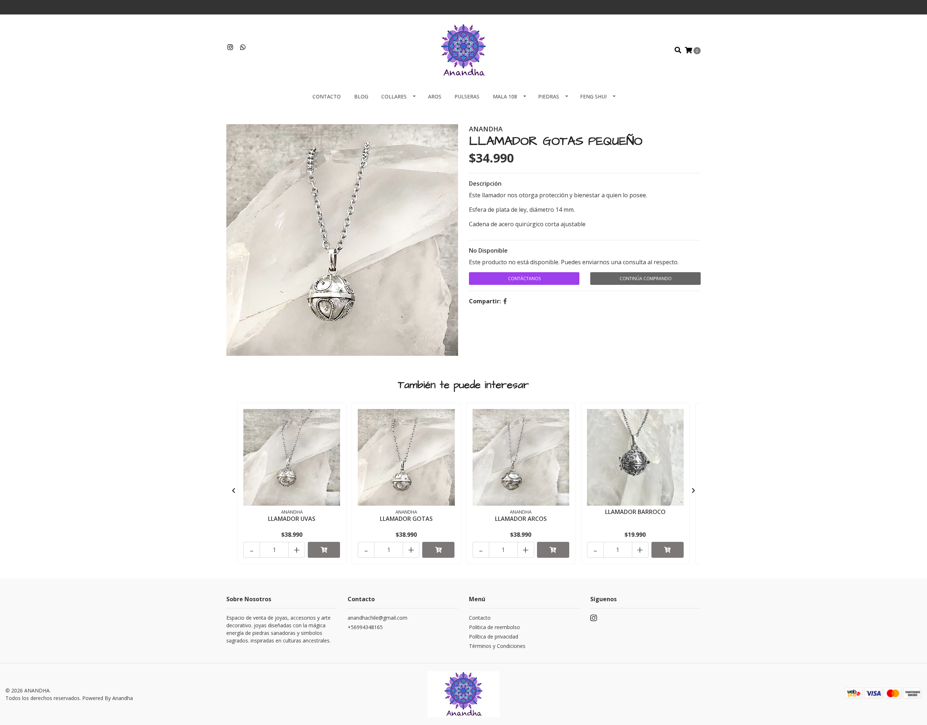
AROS (434, 96)
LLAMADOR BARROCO (635, 512)
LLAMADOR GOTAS (406, 519)
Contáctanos (524, 278)
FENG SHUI (593, 96)
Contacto (327, 96)
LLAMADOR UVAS (291, 519)
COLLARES (394, 96)
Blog (361, 96)
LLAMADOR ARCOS (521, 519)
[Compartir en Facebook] (505, 301)
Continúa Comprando (646, 278)
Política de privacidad (493, 636)
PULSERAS (466, 96)
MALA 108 (505, 96)
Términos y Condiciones (497, 645)
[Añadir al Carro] (324, 550)
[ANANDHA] (463, 50)
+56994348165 (365, 627)
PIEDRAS (548, 96)
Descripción (485, 183)
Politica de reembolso (494, 627)
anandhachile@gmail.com (377, 617)
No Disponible (488, 250)
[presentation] (233, 490)
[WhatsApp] (243, 47)
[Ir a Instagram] (230, 47)
